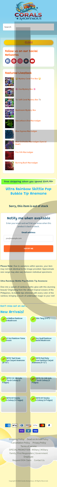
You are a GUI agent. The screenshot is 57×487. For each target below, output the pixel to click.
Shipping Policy (16, 439)
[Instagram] (20, 61)
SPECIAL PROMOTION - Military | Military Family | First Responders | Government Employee (28, 453)
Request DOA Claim (21, 460)
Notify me (28, 248)
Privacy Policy (39, 442)
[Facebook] (7, 61)
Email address (28, 232)
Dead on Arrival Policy (37, 439)
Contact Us (39, 460)
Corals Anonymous (27, 481)
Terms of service (29, 446)
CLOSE (29, 42)
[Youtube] (32, 61)
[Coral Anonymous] (26, 61)
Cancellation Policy (20, 442)
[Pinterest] (14, 61)
